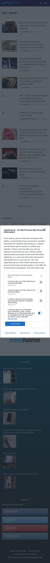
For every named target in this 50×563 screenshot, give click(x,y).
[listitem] (25, 276)
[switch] (40, 282)
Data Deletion (10, 333)
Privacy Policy (39, 333)
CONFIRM (15, 324)
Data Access (25, 333)
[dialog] (25, 281)
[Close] (45, 230)
